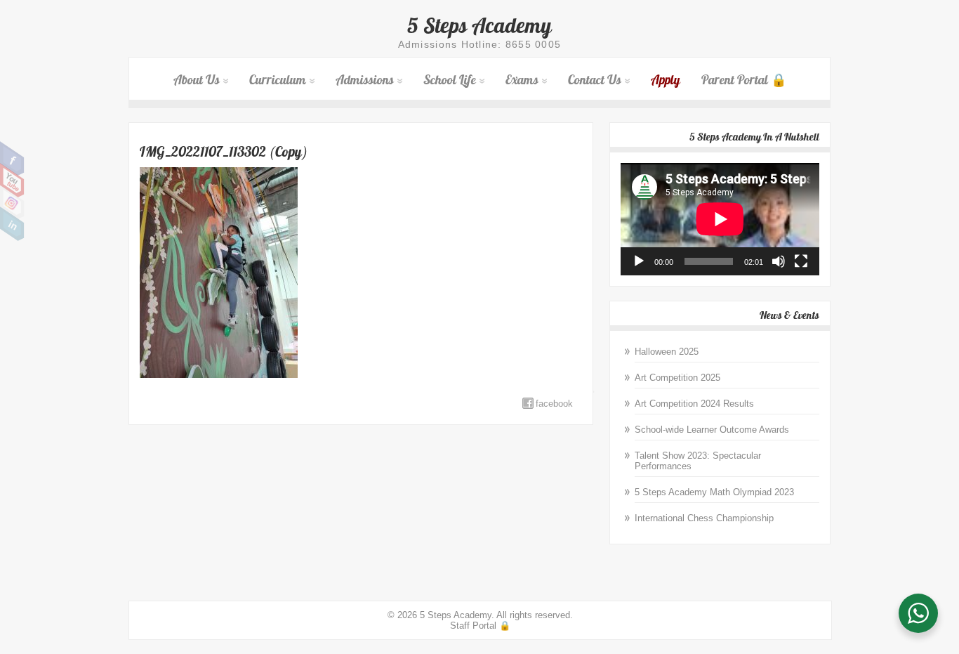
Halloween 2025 (667, 351)
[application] (720, 219)
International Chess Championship (704, 518)
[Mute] (779, 261)
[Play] (639, 261)
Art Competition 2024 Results (694, 403)
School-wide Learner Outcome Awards (712, 429)
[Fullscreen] (801, 261)
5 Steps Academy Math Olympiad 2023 (714, 492)
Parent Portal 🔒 (743, 80)
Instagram (12, 202)
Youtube (12, 180)
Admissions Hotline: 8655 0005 (480, 44)
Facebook (12, 158)
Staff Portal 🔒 (480, 625)
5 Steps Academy (479, 25)
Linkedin (12, 224)
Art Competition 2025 (677, 377)
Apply (665, 80)
